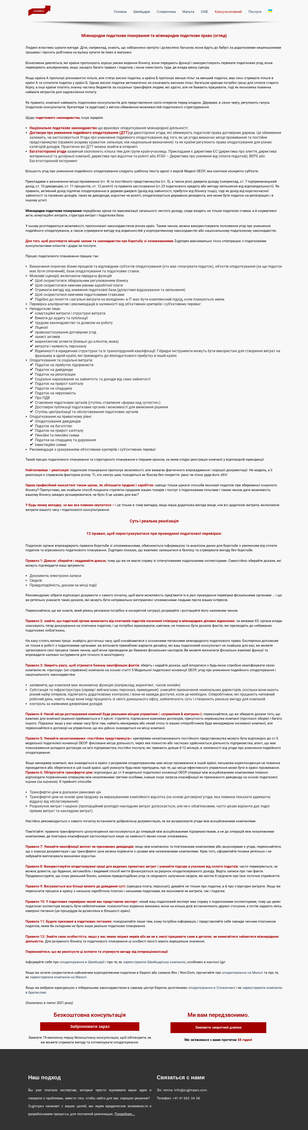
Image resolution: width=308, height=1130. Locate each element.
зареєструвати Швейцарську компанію (154, 962)
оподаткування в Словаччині (211, 988)
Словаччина (166, 12)
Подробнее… (125, 1114)
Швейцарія (141, 12)
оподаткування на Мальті (242, 973)
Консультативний (228, 12)
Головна (120, 12)
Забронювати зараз (90, 1026)
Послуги (254, 12)
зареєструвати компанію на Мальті (58, 977)
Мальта (188, 12)
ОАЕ (204, 12)
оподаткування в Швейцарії (82, 962)
